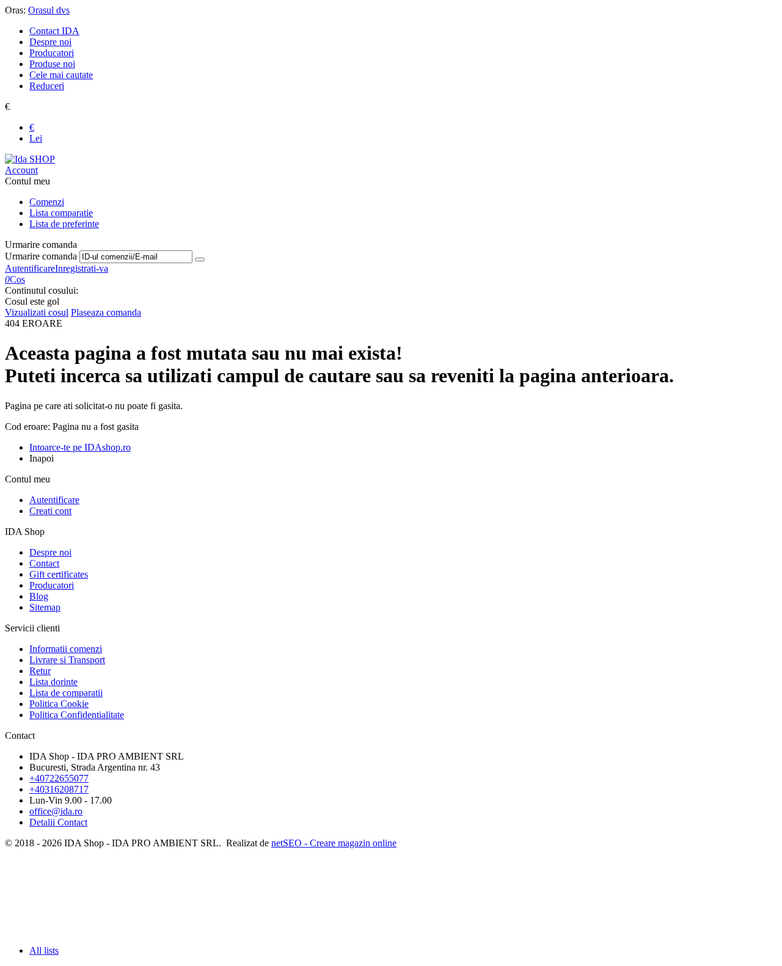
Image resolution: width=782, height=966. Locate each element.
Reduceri (46, 86)
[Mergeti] (200, 259)
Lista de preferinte (64, 224)
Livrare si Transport (67, 660)
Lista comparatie (61, 213)
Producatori (51, 53)
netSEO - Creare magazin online (333, 843)
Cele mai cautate (61, 75)
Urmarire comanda (41, 256)
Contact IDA (54, 31)
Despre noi (50, 42)
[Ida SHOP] (30, 159)
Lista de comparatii (66, 693)
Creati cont (50, 511)
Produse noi (52, 64)
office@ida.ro (55, 811)
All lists (44, 950)
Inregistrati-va (81, 268)
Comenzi (46, 202)
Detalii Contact (58, 822)
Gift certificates (58, 574)
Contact (44, 563)
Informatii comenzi (65, 649)
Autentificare (30, 268)
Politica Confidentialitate (76, 715)
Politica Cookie (59, 704)
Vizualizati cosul (36, 312)
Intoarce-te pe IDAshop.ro (80, 447)
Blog (38, 596)
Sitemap (44, 607)
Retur (40, 671)
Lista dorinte (53, 682)
